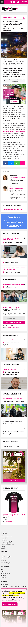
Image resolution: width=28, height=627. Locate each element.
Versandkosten (8, 521)
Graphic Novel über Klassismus (12, 340)
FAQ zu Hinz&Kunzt (6, 536)
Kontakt (3, 548)
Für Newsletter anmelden (14, 322)
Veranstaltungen (6, 563)
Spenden (24, 1)
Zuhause (3, 577)
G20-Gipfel (20, 209)
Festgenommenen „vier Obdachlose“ (14, 131)
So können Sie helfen (7, 542)
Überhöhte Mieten (8, 429)
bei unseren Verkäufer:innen (11, 600)
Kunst (2, 571)
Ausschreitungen (8, 209)
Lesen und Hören (6, 573)
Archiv (2, 559)
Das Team (4, 540)
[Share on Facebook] (5, 163)
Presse (3, 546)
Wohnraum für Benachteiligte (12, 398)
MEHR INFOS (14, 101)
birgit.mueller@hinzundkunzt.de (18, 177)
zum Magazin (9, 604)
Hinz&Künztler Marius (10, 369)
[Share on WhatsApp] (17, 163)
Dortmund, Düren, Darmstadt (12, 419)
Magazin (3, 555)
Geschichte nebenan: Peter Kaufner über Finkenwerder (14, 268)
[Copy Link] (22, 163)
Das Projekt (4, 538)
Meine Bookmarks (18, 2)
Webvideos (4, 561)
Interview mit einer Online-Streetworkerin (11, 238)
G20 (15, 209)
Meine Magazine (14, 2)
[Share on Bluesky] (11, 163)
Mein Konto (11, 2)
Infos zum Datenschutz (12, 327)
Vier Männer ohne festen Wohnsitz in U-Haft (12, 23)
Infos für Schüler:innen (7, 544)
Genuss (3, 569)
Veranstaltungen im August (12, 260)
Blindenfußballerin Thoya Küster (14, 284)
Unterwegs (4, 575)
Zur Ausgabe (14, 480)
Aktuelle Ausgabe (6, 557)
